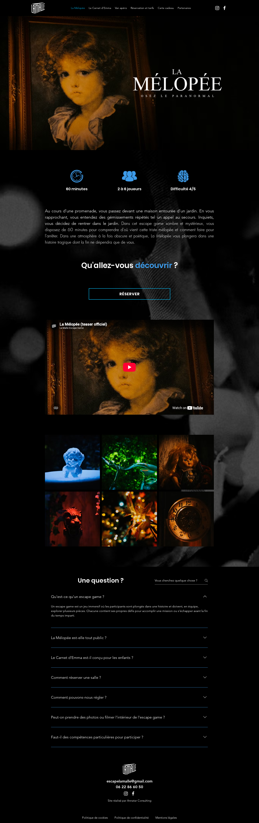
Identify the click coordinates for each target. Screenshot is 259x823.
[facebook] (224, 8)
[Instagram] (217, 8)
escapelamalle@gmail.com (129, 781)
